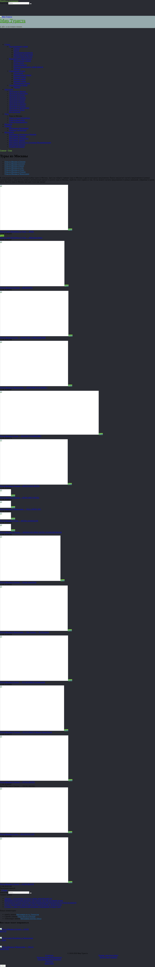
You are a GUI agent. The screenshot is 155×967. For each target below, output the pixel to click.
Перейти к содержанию (9, 1)
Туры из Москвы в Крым (14, 166)
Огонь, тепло (19, 63)
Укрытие (17, 69)
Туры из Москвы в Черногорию (17, 174)
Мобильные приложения (18, 128)
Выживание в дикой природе (20, 59)
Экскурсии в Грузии (17, 96)
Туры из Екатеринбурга (18, 122)
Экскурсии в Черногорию (19, 108)
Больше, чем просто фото (108, 955)
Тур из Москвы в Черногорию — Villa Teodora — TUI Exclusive (24, 632)
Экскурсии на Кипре (17, 100)
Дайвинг (17, 87)
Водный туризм (20, 77)
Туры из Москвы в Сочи (14, 168)
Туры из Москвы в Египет (15, 164)
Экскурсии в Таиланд (17, 104)
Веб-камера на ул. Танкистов (27, 914)
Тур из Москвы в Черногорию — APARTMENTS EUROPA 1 (23, 388)
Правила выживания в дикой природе (28, 67)
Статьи (7, 44)
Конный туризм (20, 81)
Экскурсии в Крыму (17, 102)
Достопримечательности (23, 53)
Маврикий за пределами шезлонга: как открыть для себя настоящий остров (34, 901)
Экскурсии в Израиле (17, 98)
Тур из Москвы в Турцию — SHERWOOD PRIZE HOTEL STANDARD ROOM (31, 532)
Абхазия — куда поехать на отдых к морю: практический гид (28, 899)
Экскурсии (9, 89)
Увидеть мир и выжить (108, 957)
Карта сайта (49, 964)
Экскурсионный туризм (18, 46)
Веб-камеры (9, 132)
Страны (17, 49)
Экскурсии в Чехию (17, 110)
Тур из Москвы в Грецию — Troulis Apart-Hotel (18, 582)
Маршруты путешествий (23, 55)
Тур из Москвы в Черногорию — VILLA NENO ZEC (20, 509)
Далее (5, 890)
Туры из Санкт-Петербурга (19, 118)
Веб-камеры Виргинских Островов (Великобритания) (30, 143)
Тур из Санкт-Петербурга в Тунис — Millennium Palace (21, 238)
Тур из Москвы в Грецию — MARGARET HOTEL (19, 498)
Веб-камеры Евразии (17, 145)
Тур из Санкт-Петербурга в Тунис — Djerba (17, 232)
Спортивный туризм (17, 71)
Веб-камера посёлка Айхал (31, 919)
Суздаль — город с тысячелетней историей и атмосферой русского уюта (33, 907)
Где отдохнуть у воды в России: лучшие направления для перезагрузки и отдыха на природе (40, 903)
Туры (7, 114)
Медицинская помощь (22, 61)
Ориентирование (20, 65)
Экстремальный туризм (18, 85)
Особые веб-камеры (17, 147)
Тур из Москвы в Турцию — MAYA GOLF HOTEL (20, 486)
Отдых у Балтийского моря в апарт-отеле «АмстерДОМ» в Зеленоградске (33, 905)
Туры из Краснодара (17, 120)
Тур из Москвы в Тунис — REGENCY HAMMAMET (20, 436)
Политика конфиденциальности (49, 957)
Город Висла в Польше (26, 916)
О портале (49, 955)
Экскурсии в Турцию (17, 106)
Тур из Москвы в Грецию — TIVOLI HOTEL (17, 782)
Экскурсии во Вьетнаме (18, 93)
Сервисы (8, 126)
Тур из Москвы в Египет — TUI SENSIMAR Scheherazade (22, 682)
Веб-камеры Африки (17, 140)
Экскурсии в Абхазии (17, 91)
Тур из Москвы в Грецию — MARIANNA (16, 288)
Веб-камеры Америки (17, 136)
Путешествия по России (23, 57)
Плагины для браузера (17, 130)
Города (16, 51)
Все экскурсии (14, 112)
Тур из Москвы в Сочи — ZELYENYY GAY (17, 834)
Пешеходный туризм (22, 83)
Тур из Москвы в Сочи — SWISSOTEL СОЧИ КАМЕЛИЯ (23, 338)
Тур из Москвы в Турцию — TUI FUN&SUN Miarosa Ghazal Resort (26, 732)
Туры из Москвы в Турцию (15, 172)
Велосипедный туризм (22, 75)
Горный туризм (20, 79)
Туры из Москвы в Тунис (14, 170)
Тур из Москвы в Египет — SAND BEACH (17, 884)
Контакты (8, 124)
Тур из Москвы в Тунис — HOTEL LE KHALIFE (19, 521)
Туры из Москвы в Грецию (15, 162)
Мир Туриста (12, 20)
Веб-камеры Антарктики (18, 138)
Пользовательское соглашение (49, 959)
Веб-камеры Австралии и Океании (22, 134)
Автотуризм (18, 73)
